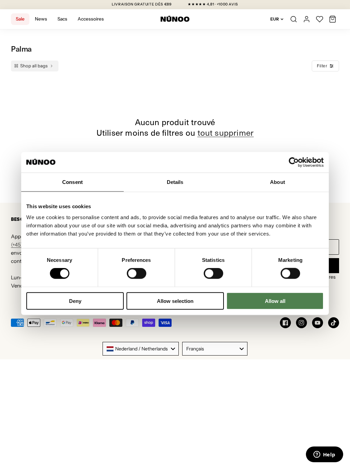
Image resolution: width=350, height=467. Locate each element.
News (41, 19)
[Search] (293, 19)
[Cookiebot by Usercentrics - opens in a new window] (294, 162)
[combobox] (141, 349)
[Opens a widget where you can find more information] (324, 455)
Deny (75, 301)
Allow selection (175, 301)
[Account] (306, 19)
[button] (332, 19)
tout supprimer (226, 132)
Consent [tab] (72, 182)
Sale (20, 19)
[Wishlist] (319, 19)
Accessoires (91, 19)
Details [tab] (175, 182)
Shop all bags (34, 65)
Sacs (62, 19)
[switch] (136, 273)
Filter (322, 66)
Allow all (275, 301)
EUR (274, 19)
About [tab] (277, 182)
